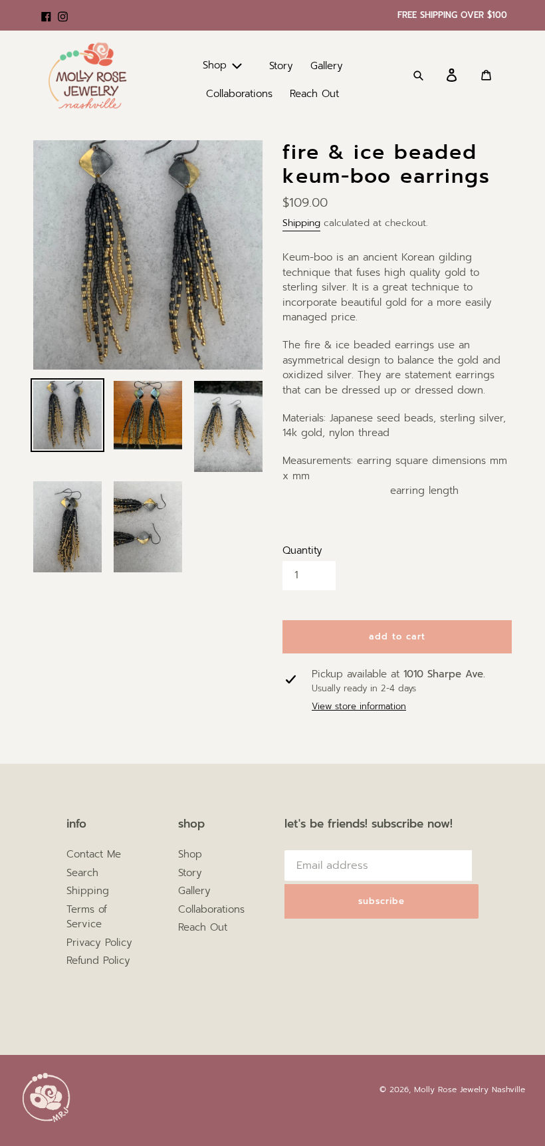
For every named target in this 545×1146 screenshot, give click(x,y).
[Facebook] (46, 10)
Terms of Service (86, 917)
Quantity (302, 550)
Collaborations (211, 909)
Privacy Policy (99, 942)
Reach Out (202, 927)
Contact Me (93, 854)
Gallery (194, 890)
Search (82, 872)
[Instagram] (63, 10)
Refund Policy (98, 960)
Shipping (301, 223)
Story (190, 872)
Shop (190, 854)
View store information (359, 706)
